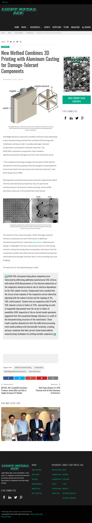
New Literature (37, 493)
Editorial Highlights (69, 493)
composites (38, 367)
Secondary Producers (59, 479)
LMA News (35, 479)
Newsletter (56, 493)
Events (54, 484)
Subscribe (66, 479)
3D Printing (5, 47)
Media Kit (65, 489)
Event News (35, 474)
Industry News (37, 470)
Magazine (65, 474)
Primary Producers (58, 474)
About (65, 470)
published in (38, 242)
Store (64, 484)
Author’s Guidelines (69, 498)
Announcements (37, 484)
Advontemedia (27, 511)
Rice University (34, 371)
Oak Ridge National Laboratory (15, 371)
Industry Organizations (60, 470)
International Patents (59, 489)
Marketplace (36, 489)
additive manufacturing (23, 367)
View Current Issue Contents (76, 100)
